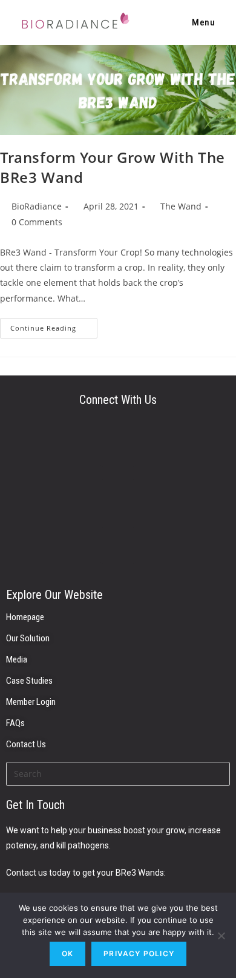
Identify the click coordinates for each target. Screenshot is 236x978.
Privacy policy (138, 953)
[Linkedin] (118, 449)
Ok (67, 953)
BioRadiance (36, 206)
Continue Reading (53, 325)
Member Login (31, 701)
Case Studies (29, 680)
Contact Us (26, 744)
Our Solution (28, 638)
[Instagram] (118, 497)
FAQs (15, 723)
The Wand (181, 206)
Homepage (25, 617)
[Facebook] (118, 545)
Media (16, 659)
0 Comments (36, 222)
